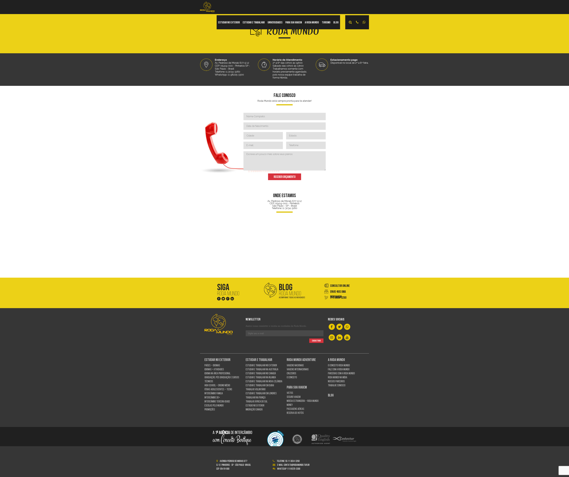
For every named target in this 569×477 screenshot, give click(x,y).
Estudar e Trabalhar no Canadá (261, 373)
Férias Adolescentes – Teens (218, 389)
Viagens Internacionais (298, 369)
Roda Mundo (292, 291)
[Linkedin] (232, 299)
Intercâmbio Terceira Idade (217, 401)
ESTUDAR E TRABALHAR (254, 22)
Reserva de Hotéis (295, 413)
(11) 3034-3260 (338, 298)
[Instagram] (332, 337)
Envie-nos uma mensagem (338, 292)
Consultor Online (340, 286)
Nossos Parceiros (336, 381)
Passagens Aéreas (295, 409)
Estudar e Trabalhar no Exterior (261, 365)
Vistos (290, 393)
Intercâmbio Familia (213, 393)
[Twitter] (223, 299)
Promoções (209, 409)
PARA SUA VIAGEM (293, 22)
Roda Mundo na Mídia (337, 377)
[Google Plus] (228, 299)
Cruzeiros (291, 373)
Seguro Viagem (294, 397)
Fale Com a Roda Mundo (339, 369)
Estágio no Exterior (255, 405)
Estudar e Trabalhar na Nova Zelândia (264, 381)
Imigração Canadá (254, 409)
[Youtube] (347, 337)
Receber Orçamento (284, 177)
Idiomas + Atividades (214, 369)
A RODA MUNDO (312, 22)
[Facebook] (219, 299)
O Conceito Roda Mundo (339, 365)
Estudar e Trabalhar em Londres (261, 393)
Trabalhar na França (256, 397)
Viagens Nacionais (295, 365)
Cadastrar (316, 341)
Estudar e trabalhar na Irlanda (261, 377)
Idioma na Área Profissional (217, 373)
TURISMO (326, 22)
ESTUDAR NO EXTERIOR (229, 22)
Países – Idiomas (212, 365)
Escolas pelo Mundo (214, 405)
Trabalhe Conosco (336, 385)
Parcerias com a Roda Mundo (341, 373)
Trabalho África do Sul (256, 401)
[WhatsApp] (347, 327)
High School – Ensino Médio (217, 385)
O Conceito (292, 377)
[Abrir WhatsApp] (561, 469)
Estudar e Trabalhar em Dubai (260, 385)
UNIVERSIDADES (275, 22)
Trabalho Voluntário (256, 389)
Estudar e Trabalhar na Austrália (262, 369)
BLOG (336, 22)
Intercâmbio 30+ (212, 397)
